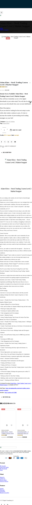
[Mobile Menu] (1, 11)
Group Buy (2, 493)
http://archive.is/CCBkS (11, 394)
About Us (2, 479)
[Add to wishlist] (11, 427)
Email (15, 143)
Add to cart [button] (7, 427)
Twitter (4, 143)
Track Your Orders (4, 469)
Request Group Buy (4, 494)
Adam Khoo (6, 125)
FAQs (1, 472)
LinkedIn (8, 143)
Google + (11, 143)
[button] (1, 405)
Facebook (1, 143)
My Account (3, 468)
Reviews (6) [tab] (6, 399)
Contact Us (2, 480)
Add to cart (16, 132)
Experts (2, 490)
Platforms (2, 492)
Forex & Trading (10, 123)
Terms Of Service (4, 483)
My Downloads (3, 470)
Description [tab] (7, 154)
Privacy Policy (3, 482)
